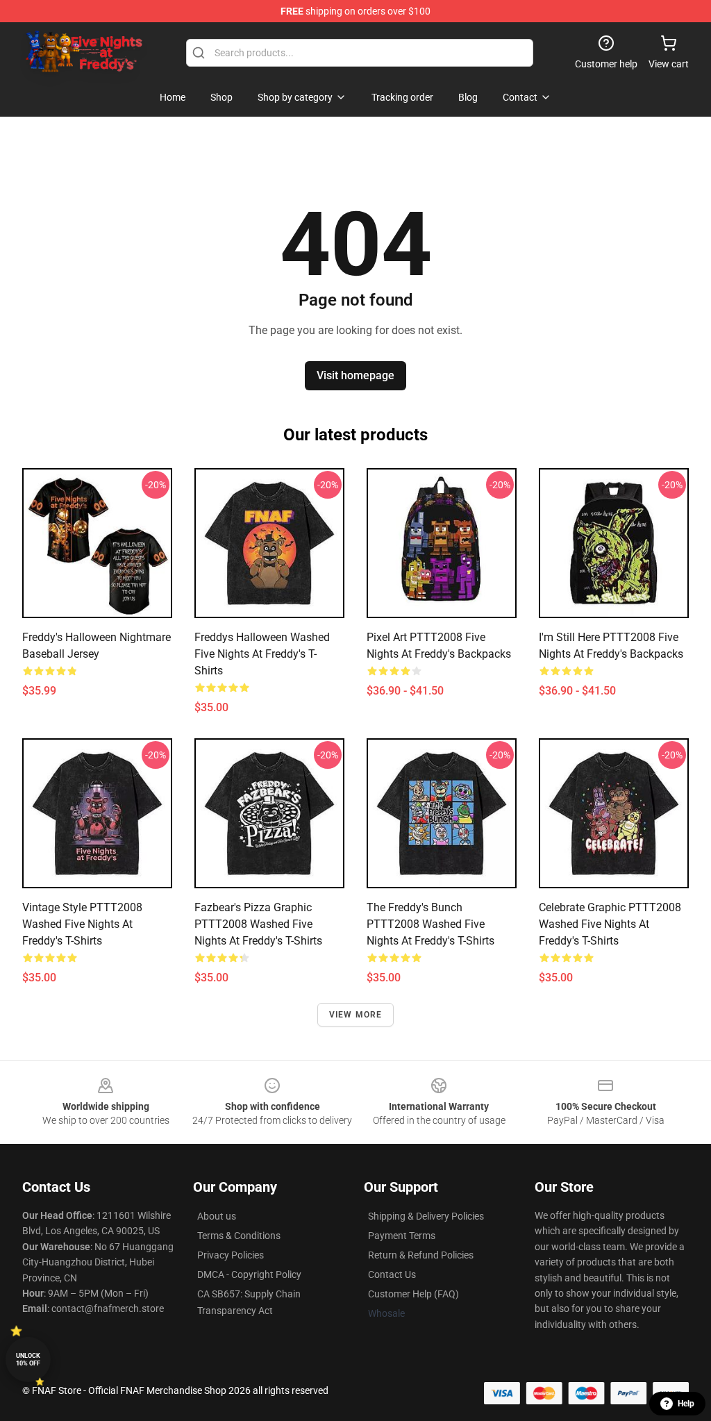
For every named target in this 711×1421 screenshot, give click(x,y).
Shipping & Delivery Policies (426, 1216)
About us (216, 1216)
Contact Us (392, 1274)
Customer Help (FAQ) (413, 1293)
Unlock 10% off (28, 1359)
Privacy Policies (230, 1255)
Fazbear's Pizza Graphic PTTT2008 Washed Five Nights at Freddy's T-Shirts (258, 924)
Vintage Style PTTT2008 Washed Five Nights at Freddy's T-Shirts (82, 924)
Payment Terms (401, 1235)
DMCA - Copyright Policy (249, 1274)
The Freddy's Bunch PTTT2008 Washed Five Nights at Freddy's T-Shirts (430, 924)
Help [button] (686, 1403)
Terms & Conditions (239, 1235)
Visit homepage (355, 375)
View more (356, 1015)
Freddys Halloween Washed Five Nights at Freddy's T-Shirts (262, 654)
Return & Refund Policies (421, 1255)
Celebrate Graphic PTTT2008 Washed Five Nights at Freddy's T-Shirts (610, 924)
